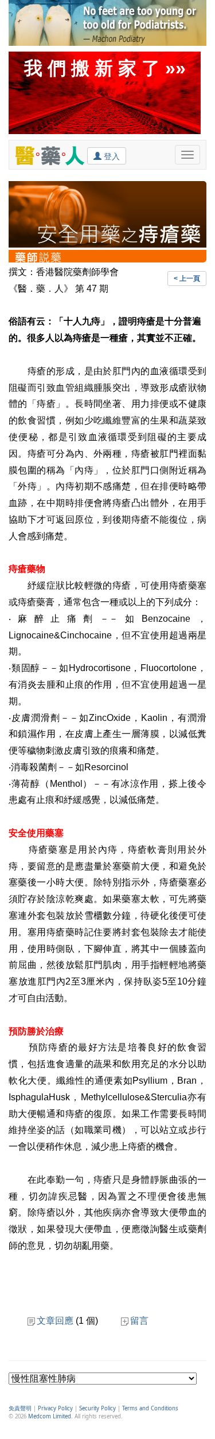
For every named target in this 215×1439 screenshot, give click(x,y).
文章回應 (55, 1321)
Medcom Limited (49, 1416)
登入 (110, 156)
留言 (139, 1321)
